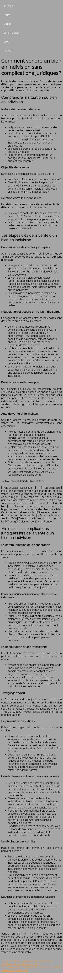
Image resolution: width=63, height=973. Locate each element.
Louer (7, 15)
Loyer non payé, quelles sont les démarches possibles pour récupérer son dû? (26, 962)
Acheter (8, 6)
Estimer (8, 50)
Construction (12, 33)
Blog (6, 42)
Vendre (8, 24)
